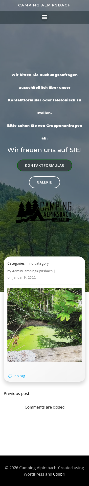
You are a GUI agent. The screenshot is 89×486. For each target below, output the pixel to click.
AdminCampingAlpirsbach (32, 271)
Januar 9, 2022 (24, 277)
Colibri (59, 474)
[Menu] (44, 17)
